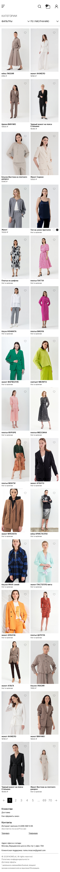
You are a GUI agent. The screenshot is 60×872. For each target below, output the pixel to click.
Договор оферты (9, 862)
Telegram (5, 833)
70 (50, 800)
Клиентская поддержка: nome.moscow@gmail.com (24, 850)
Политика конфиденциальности (15, 859)
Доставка (6, 812)
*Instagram (33, 833)
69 (44, 800)
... (39, 800)
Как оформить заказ (10, 816)
